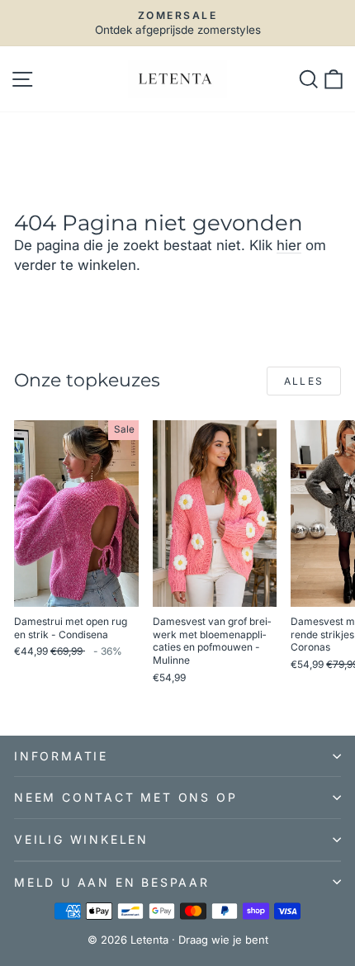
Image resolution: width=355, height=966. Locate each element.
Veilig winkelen (81, 839)
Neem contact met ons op (125, 797)
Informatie (61, 756)
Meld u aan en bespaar (112, 882)
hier (289, 245)
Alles (304, 381)
